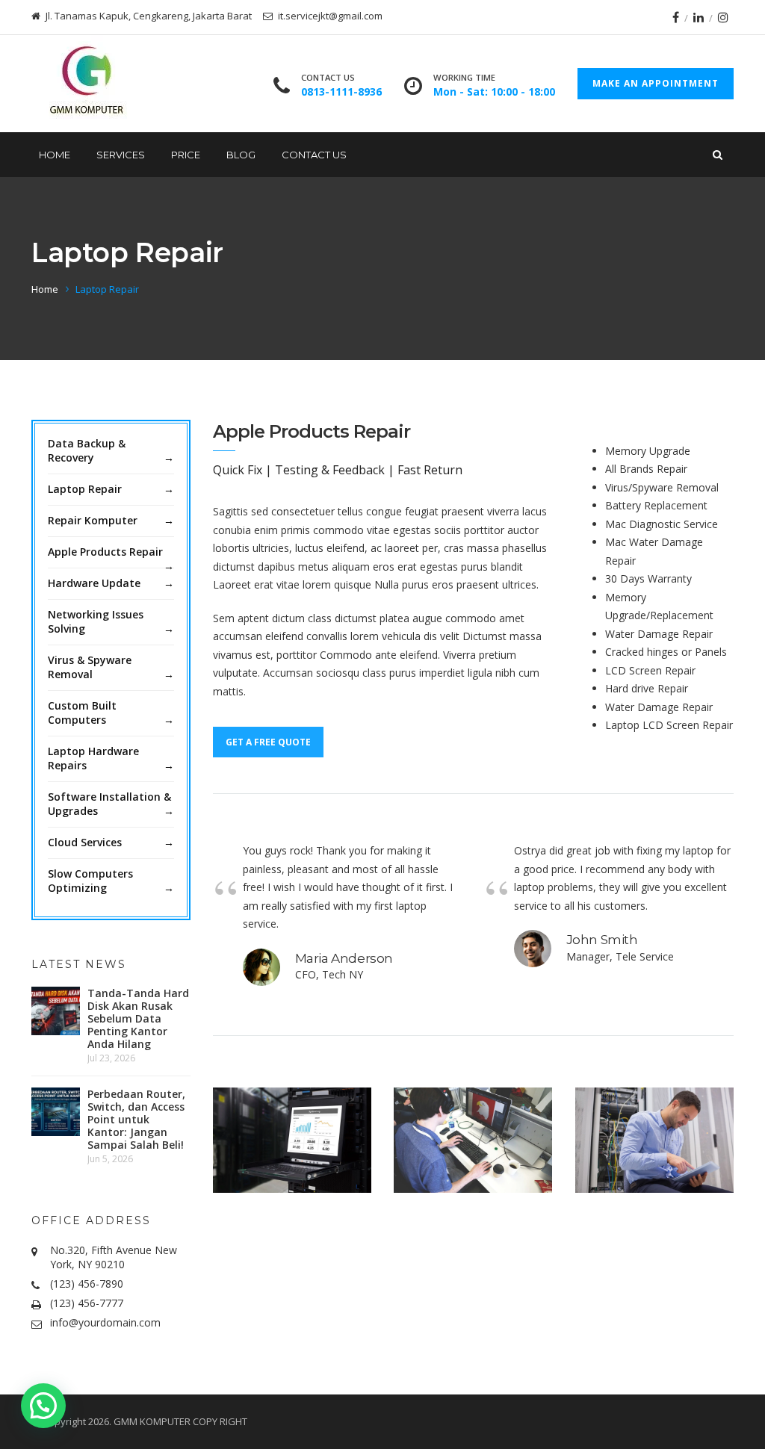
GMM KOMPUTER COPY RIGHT (180, 1421)
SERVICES (120, 155)
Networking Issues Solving (95, 621)
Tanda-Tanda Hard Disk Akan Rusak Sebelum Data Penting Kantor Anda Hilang (138, 1018)
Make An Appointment (655, 83)
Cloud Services (85, 842)
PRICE (185, 155)
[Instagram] (723, 17)
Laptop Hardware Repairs (93, 758)
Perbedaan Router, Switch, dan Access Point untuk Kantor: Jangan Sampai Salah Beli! (136, 1119)
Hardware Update (94, 583)
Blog (240, 155)
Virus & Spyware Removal (89, 667)
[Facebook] (675, 17)
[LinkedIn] (698, 17)
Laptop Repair (85, 489)
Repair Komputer (92, 520)
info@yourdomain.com (105, 1322)
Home (54, 155)
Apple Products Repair (105, 551)
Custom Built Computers (82, 712)
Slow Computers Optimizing (90, 880)
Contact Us (314, 155)
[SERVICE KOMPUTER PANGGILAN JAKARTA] (85, 83)
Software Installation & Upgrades (109, 803)
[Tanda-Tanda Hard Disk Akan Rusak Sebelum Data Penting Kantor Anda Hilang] (55, 1011)
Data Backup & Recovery (87, 450)
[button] (43, 1405)
